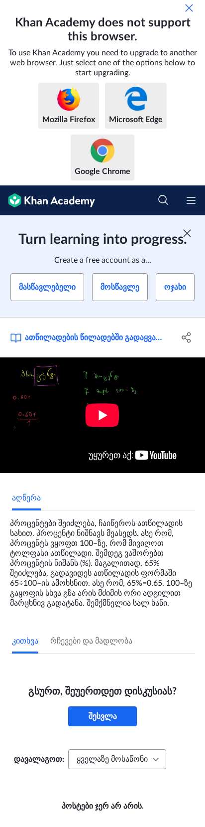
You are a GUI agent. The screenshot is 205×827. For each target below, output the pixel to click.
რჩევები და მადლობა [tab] (91, 641)
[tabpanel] (102, 559)
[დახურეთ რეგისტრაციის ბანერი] (187, 233)
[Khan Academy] (47, 200)
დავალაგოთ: (39, 759)
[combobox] (117, 759)
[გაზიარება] (186, 337)
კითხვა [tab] (25, 641)
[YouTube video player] (102, 415)
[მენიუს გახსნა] (191, 200)
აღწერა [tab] (26, 498)
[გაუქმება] (189, 8)
